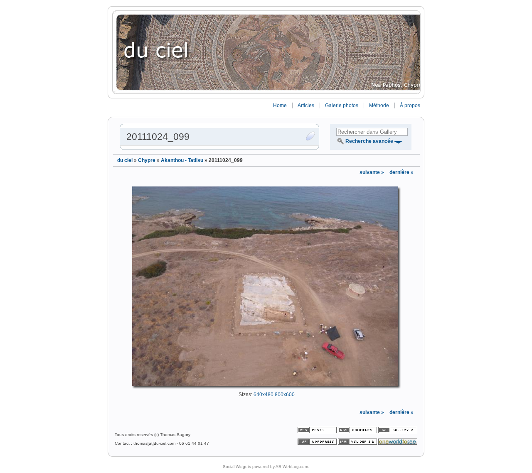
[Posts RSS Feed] (318, 431)
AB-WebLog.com (292, 466)
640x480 (263, 394)
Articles (306, 105)
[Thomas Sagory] (266, 52)
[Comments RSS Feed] (357, 431)
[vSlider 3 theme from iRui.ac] (358, 443)
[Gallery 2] (397, 431)
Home (280, 105)
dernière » (401, 172)
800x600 (285, 394)
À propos (410, 105)
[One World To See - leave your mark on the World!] (397, 443)
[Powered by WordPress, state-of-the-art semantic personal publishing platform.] (318, 443)
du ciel (125, 160)
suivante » (372, 172)
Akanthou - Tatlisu (182, 160)
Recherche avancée (369, 141)
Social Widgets (237, 466)
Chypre (146, 160)
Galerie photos (341, 105)
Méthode (379, 105)
